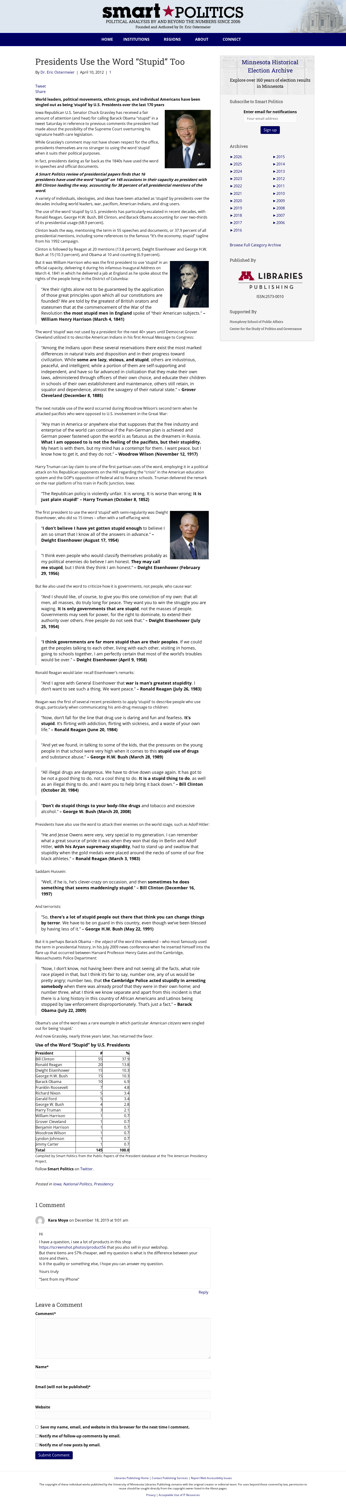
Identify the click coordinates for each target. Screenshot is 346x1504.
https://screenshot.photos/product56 (72, 1247)
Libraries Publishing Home (131, 1478)
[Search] (307, 38)
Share (40, 91)
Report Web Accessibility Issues (211, 1478)
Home (107, 39)
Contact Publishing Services (170, 1478)
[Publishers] (270, 280)
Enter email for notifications (270, 111)
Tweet (40, 86)
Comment (45, 1313)
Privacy (151, 1495)
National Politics (77, 1184)
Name (42, 1366)
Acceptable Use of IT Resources (179, 1495)
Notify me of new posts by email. (70, 1445)
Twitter (86, 1168)
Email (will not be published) (63, 1386)
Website (42, 1407)
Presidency (103, 1184)
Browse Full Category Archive (255, 245)
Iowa (57, 1184)
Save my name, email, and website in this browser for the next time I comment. (115, 1427)
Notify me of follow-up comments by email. (80, 1436)
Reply (203, 1292)
